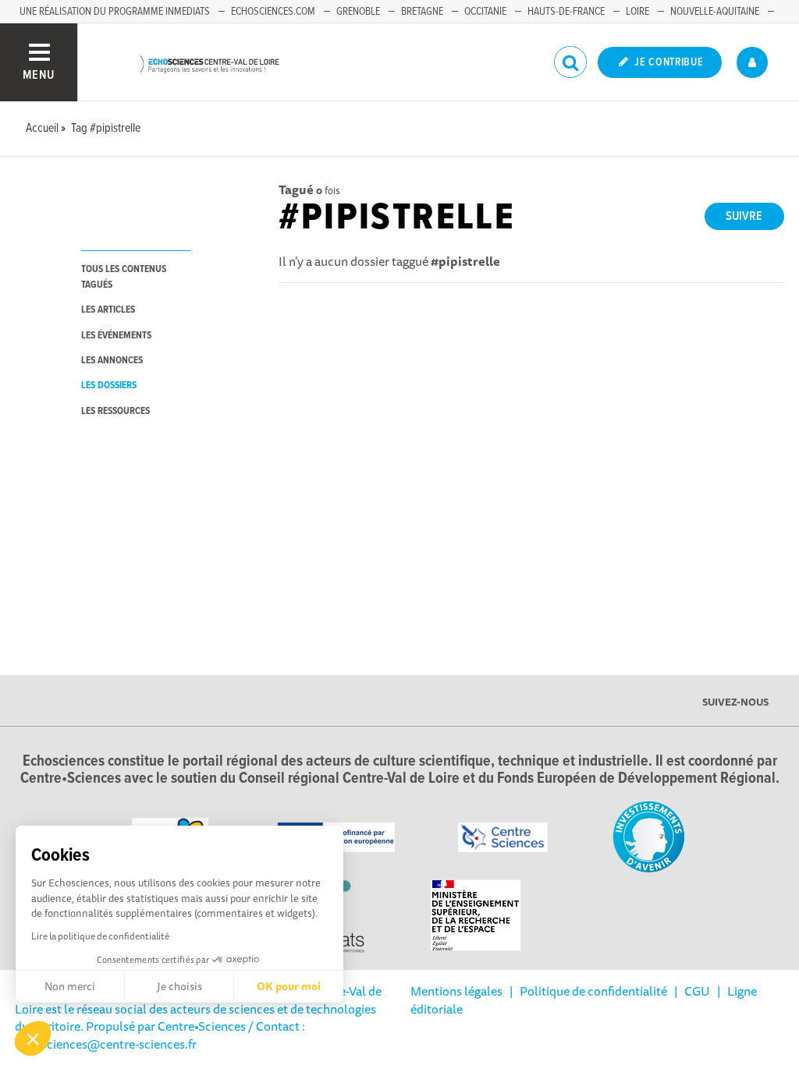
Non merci (69, 986)
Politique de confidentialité (593, 991)
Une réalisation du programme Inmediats (115, 12)
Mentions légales (456, 991)
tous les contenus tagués (123, 277)
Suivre (744, 216)
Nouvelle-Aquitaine (714, 12)
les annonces (112, 360)
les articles (108, 310)
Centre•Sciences (202, 1026)
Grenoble (358, 12)
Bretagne (422, 12)
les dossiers (109, 385)
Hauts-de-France (566, 12)
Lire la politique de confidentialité (100, 936)
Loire (637, 12)
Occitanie (485, 12)
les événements (116, 335)
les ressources (115, 411)
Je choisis (179, 986)
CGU (697, 991)
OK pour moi (289, 986)
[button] (32, 1038)
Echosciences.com (273, 12)
